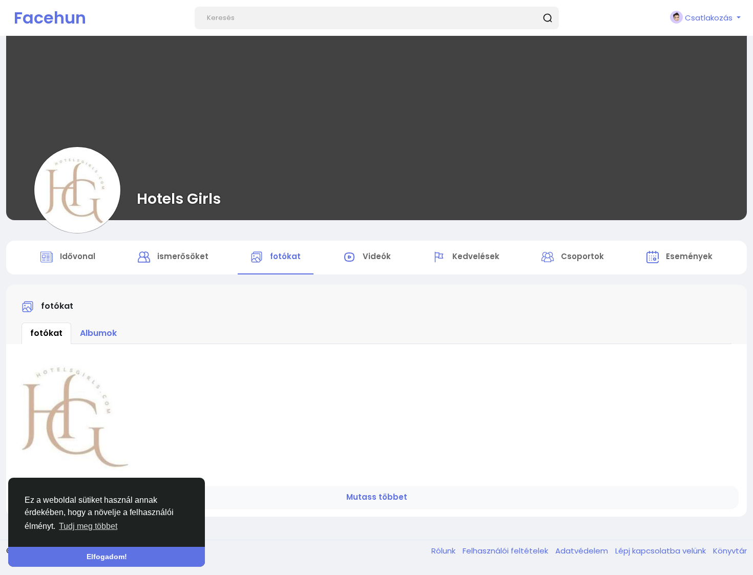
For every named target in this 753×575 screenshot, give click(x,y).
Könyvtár (730, 550)
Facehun (50, 17)
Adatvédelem (582, 550)
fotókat (46, 333)
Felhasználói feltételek (506, 550)
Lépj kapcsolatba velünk (661, 550)
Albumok (98, 333)
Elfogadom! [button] (107, 556)
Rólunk (444, 550)
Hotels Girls (179, 198)
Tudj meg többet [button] (88, 526)
